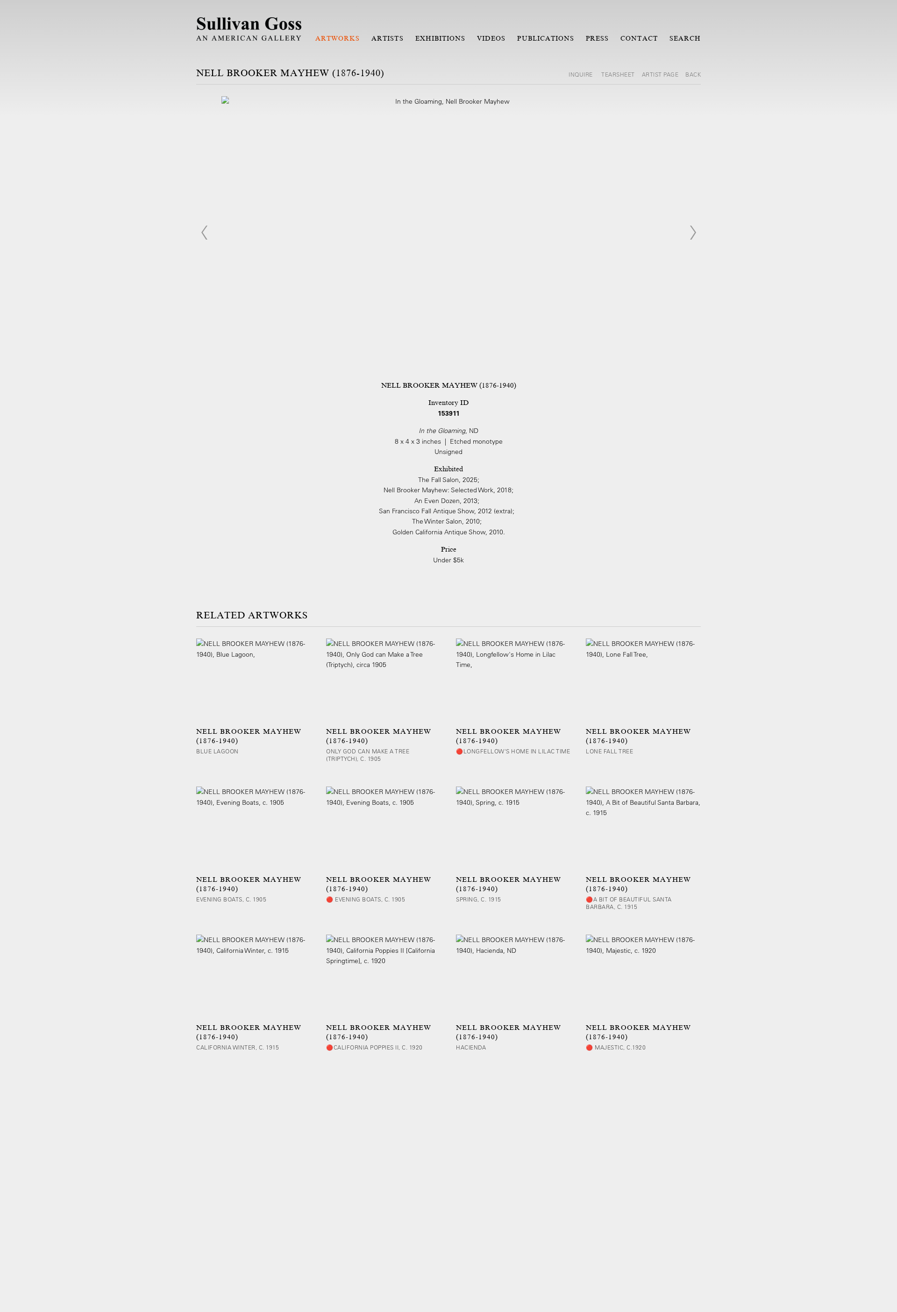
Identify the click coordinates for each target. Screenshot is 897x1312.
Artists (387, 38)
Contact (638, 38)
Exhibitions (440, 38)
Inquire (581, 74)
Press (597, 38)
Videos (491, 38)
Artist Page (660, 74)
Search (685, 38)
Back (693, 74)
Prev (204, 232)
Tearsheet (618, 74)
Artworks (337, 38)
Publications (545, 38)
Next (693, 232)
